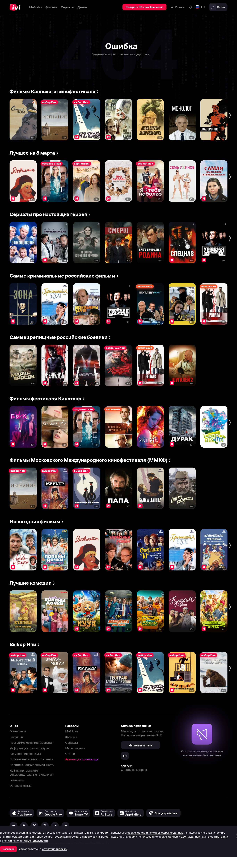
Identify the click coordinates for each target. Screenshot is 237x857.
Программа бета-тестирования (31, 742)
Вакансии (16, 737)
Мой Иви (71, 731)
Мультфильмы (75, 748)
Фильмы (71, 737)
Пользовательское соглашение (31, 759)
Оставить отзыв (20, 785)
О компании (18, 731)
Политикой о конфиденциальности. (25, 840)
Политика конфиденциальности (32, 764)
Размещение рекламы (25, 753)
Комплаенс (17, 780)
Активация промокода (81, 759)
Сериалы (71, 742)
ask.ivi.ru (127, 766)
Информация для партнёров (29, 748)
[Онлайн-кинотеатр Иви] (16, 7)
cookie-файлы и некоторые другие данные (155, 832)
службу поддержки (54, 848)
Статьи (70, 753)
